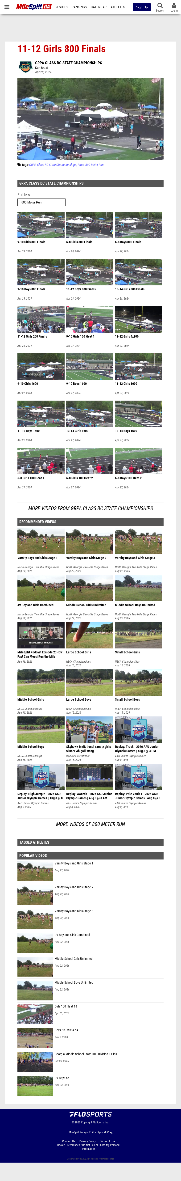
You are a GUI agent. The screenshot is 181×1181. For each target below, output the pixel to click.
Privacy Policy (87, 1141)
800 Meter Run (94, 165)
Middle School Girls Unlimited (74, 959)
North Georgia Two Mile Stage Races (38, 567)
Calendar (99, 7)
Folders (23, 194)
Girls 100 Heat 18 (66, 1006)
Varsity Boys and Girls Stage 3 (74, 911)
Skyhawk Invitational (78, 756)
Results (61, 7)
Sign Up (142, 7)
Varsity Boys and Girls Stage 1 (74, 863)
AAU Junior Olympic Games (130, 756)
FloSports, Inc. (101, 1122)
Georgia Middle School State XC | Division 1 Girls (86, 1054)
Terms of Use (107, 1141)
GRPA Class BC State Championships (68, 62)
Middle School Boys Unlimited (74, 983)
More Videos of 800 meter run (90, 824)
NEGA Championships (78, 661)
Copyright (86, 1122)
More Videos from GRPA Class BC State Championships (90, 508)
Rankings (79, 7)
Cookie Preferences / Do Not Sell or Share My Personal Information (88, 1147)
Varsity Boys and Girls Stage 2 (74, 887)
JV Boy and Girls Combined (72, 935)
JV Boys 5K (62, 1078)
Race (81, 165)
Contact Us (68, 1141)
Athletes (118, 7)
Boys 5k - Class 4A (66, 1030)
